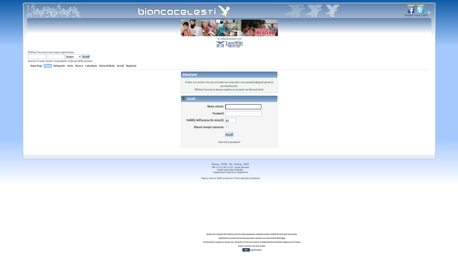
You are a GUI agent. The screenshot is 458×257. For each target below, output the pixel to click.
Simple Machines (242, 167)
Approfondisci (256, 249)
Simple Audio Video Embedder (230, 169)
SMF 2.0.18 (216, 167)
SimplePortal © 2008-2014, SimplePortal (230, 172)
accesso (42, 52)
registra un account (234, 89)
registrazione (67, 52)
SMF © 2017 (228, 167)
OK (246, 250)
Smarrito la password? (229, 141)
